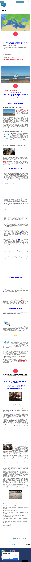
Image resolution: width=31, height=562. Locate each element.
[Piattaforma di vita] (3, 6)
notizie (10, 38)
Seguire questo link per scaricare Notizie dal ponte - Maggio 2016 (13, 59)
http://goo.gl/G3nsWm (24, 300)
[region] (10, 556)
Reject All (10, 558)
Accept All (15, 558)
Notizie (16, 38)
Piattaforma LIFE (5, 38)
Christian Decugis (6, 161)
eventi (14, 38)
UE (12, 38)
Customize (5, 558)
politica (19, 377)
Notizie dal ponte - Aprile (15, 89)
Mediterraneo (16, 377)
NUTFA (17, 112)
